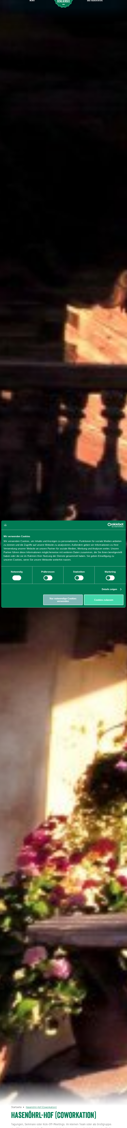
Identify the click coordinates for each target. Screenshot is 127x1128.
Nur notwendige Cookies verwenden (63, 599)
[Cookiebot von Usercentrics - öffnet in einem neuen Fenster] (109, 525)
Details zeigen (109, 589)
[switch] (48, 577)
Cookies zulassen (103, 600)
